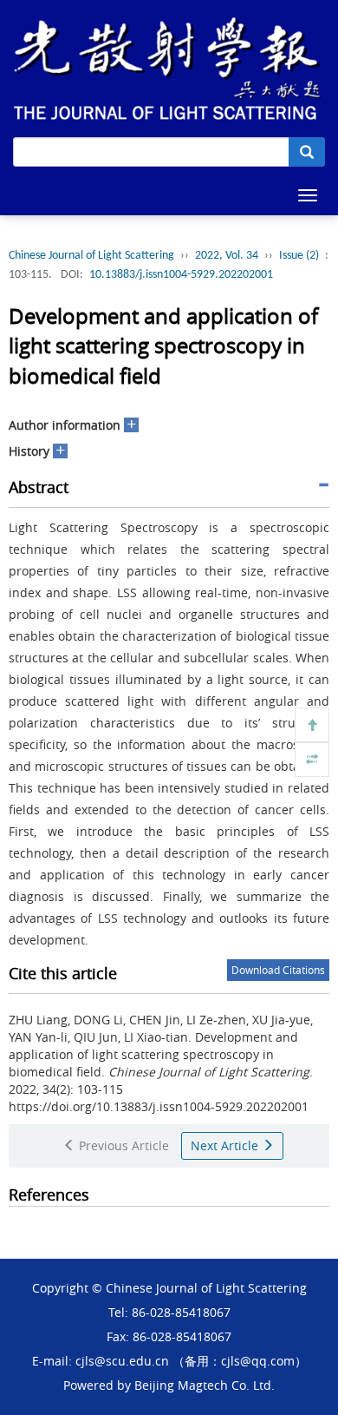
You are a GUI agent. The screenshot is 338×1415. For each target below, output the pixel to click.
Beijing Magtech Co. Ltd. (204, 1385)
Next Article (226, 1145)
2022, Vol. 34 (226, 255)
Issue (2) (299, 255)
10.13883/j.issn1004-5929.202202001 (181, 274)
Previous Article (122, 1145)
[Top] (312, 725)
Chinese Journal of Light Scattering (91, 255)
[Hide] (312, 759)
